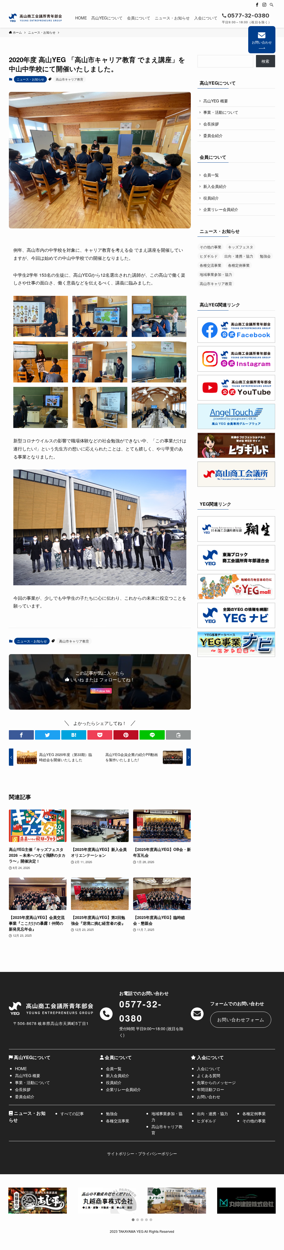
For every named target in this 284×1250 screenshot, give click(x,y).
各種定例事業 (239, 265)
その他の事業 (210, 247)
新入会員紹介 (215, 186)
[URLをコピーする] (178, 735)
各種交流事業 (210, 265)
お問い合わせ (262, 42)
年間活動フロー (210, 1089)
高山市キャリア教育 (69, 79)
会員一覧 (211, 175)
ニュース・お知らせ (30, 79)
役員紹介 (211, 198)
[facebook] (257, 5)
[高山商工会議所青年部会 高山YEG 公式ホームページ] (35, 17)
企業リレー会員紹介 (220, 209)
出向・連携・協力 (238, 256)
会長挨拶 (211, 124)
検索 (265, 61)
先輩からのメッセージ (216, 1082)
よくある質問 (208, 1075)
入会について (208, 1068)
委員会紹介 (213, 135)
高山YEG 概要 (215, 101)
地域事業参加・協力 (216, 274)
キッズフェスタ (240, 247)
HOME (21, 1068)
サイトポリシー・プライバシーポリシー (142, 1153)
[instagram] (264, 5)
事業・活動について (220, 112)
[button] (21, 735)
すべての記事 (72, 1113)
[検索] (271, 5)
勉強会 (265, 256)
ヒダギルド (209, 256)
